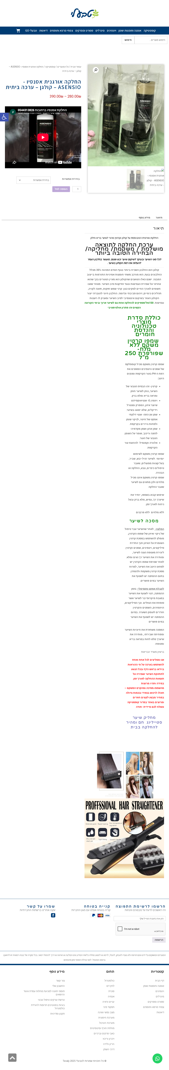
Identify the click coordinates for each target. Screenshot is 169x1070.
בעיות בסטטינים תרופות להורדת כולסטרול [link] (48, 1007)
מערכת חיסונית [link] (106, 1017)
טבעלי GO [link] (31, 30)
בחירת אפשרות (71, 179)
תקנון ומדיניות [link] (57, 1013)
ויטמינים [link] (111, 30)
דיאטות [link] (43, 30)
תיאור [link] (159, 217)
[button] (96, 70)
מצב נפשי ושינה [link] (106, 1012)
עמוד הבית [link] (76, 66)
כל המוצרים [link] (63, 66)
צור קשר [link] (60, 980)
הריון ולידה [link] (108, 1044)
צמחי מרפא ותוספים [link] (61, 30)
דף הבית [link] (159, 980)
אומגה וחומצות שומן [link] (129, 30)
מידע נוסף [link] (144, 217)
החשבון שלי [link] (58, 985)
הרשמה (159, 939)
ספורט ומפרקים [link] (84, 30)
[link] (4, 117)
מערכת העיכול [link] (106, 1022)
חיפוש (128, 39)
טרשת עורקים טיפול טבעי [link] (51, 999)
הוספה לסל (61, 189)
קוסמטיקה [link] (150, 30)
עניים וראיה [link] (108, 1001)
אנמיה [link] (111, 996)
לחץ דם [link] (110, 985)
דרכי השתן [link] (108, 1049)
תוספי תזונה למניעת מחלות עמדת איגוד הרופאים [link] (44, 993)
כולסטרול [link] (109, 980)
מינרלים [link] (100, 30)
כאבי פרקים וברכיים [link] (104, 1033)
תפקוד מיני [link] (108, 1007)
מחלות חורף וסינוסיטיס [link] (102, 1028)
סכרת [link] (111, 991)
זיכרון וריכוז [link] (108, 1038)
